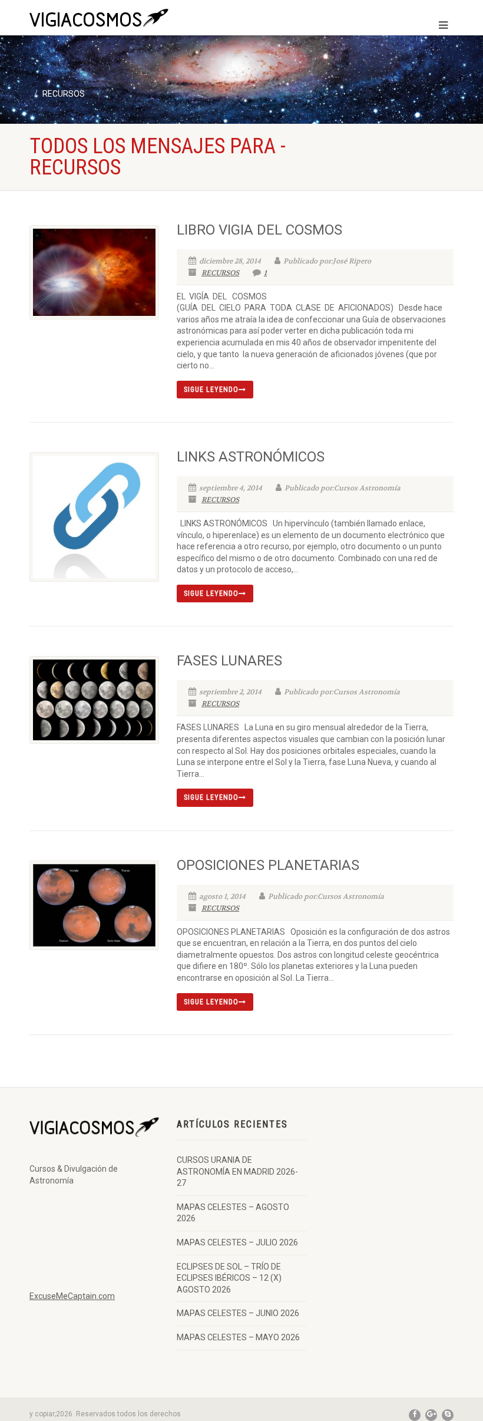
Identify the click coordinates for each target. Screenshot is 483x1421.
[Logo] (131, 19)
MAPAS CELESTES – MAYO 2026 (238, 1337)
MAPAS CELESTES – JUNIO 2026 (238, 1313)
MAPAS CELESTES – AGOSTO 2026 (233, 1213)
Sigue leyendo (211, 389)
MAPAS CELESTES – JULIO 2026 (237, 1242)
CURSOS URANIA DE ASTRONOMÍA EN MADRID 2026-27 (237, 1171)
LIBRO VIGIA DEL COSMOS (259, 230)
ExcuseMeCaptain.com (72, 1296)
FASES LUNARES (229, 660)
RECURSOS (220, 273)
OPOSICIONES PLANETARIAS (268, 865)
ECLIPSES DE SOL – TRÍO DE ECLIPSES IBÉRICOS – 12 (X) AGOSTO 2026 (229, 1278)
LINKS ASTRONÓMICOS (251, 457)
